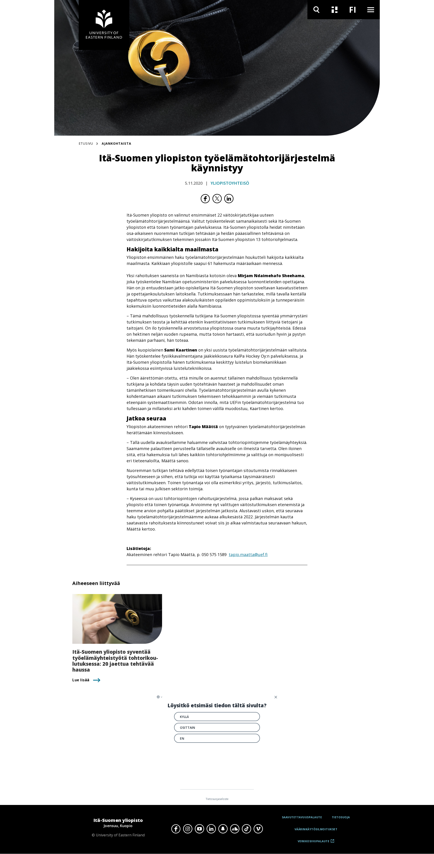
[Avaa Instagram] (188, 829)
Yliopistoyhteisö (230, 183)
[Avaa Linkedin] (211, 829)
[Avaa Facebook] (176, 829)
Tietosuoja (341, 817)
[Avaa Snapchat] (223, 829)
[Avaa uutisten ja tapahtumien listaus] (335, 9)
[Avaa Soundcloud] (235, 829)
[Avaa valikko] (371, 9)
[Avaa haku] (316, 9)
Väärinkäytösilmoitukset (316, 829)
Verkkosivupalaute (314, 842)
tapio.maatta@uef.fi (248, 554)
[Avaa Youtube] (199, 829)
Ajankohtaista (116, 143)
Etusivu (86, 143)
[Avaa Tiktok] (246, 829)
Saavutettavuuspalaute (302, 817)
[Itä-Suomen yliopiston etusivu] (104, 25)
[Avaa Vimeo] (258, 829)
